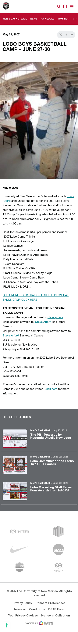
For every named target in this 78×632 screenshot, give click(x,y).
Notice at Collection (55, 615)
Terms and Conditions (29, 609)
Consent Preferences (50, 603)
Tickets (46, 7)
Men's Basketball (40, 430)
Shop (52, 7)
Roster (63, 19)
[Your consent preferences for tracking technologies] (6, 625)
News (33, 19)
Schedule (47, 19)
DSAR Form (56, 609)
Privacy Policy (22, 603)
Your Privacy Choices (23, 615)
